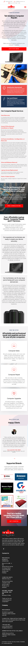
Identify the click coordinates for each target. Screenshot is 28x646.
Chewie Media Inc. (7, 643)
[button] (25, 7)
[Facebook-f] (3, 548)
